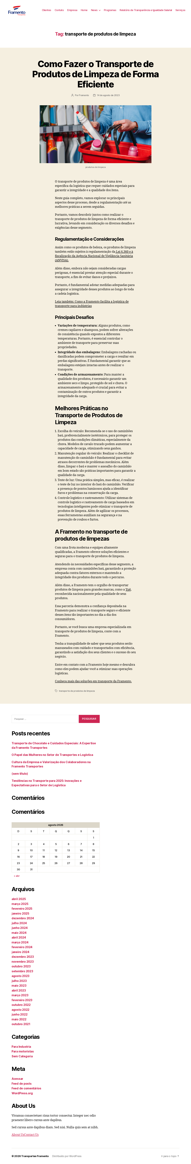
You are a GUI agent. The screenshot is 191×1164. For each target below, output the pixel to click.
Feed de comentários (26, 1088)
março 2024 (20, 942)
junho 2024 (20, 928)
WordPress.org (22, 1093)
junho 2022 (19, 1014)
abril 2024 (19, 937)
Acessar (17, 1078)
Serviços (180, 10)
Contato (59, 10)
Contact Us (31, 1135)
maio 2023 (19, 985)
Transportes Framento (35, 1156)
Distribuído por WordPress (67, 1156)
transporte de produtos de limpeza (77, 691)
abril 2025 (19, 899)
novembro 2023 (23, 961)
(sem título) (20, 773)
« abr (17, 875)
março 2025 (20, 904)
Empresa (72, 10)
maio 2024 (19, 932)
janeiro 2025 (20, 913)
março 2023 (20, 995)
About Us (18, 1135)
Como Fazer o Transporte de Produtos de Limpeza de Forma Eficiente (95, 74)
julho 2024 (19, 923)
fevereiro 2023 (22, 1000)
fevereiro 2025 (22, 908)
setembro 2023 (22, 971)
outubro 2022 (21, 1005)
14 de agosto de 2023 (108, 95)
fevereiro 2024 (22, 947)
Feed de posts (22, 1083)
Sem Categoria (22, 1056)
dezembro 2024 (23, 918)
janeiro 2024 (20, 952)
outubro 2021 (21, 1024)
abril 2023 (19, 990)
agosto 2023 (20, 976)
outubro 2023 (21, 966)
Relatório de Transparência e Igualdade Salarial (146, 10)
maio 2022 (19, 1019)
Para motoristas (23, 1051)
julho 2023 (19, 981)
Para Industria (21, 1046)
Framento (84, 95)
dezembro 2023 (23, 956)
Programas (110, 10)
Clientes (46, 10)
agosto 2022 (20, 1009)
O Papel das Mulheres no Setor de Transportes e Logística (52, 755)
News (94, 10)
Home (84, 10)
